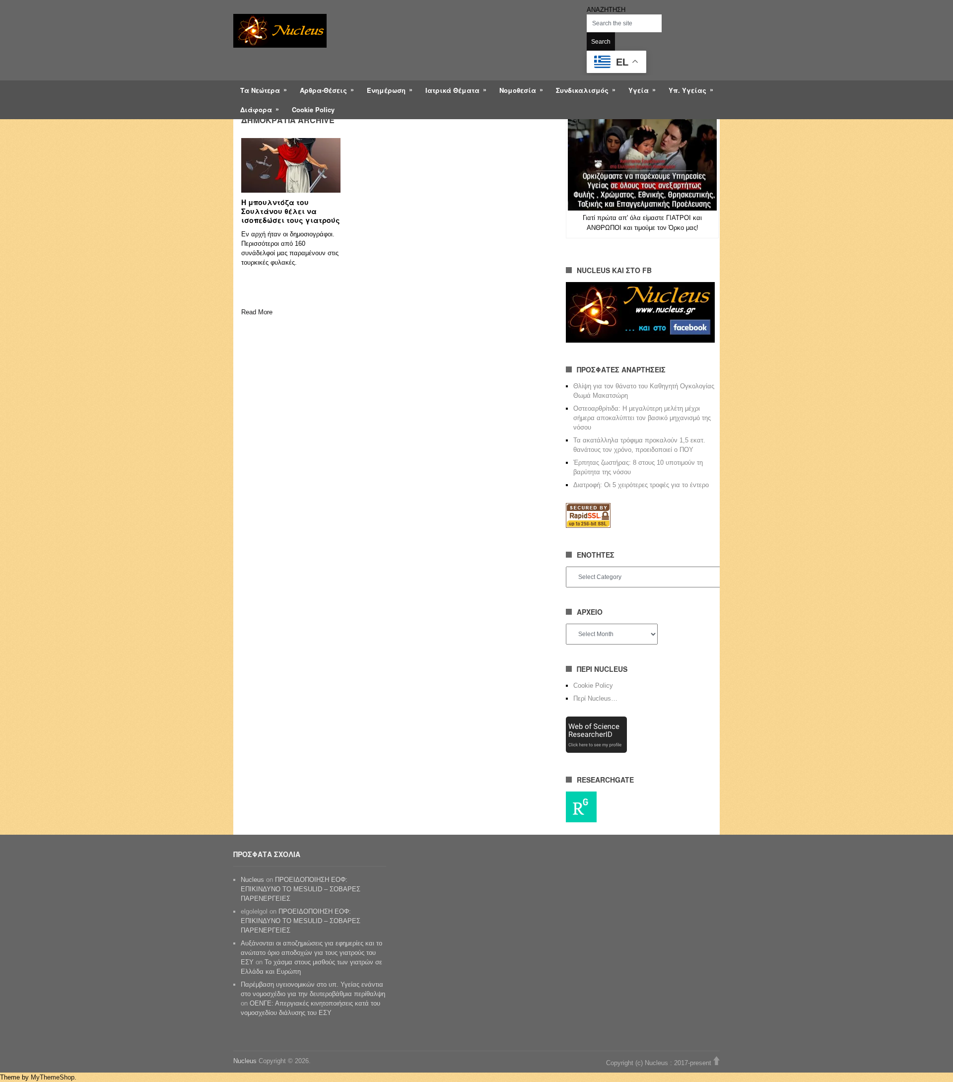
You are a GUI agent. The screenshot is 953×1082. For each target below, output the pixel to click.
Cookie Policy (313, 109)
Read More (256, 312)
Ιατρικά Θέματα (452, 90)
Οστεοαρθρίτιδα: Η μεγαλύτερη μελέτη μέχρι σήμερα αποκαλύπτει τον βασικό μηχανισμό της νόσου (642, 418)
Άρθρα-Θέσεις (323, 90)
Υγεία (638, 90)
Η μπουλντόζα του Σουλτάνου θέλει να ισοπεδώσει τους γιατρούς (290, 211)
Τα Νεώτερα (260, 90)
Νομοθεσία (517, 90)
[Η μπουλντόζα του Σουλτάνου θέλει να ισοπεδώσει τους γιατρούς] (290, 165)
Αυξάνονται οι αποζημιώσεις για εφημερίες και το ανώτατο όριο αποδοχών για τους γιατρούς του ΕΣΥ (311, 952)
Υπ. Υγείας (687, 90)
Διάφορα (256, 109)
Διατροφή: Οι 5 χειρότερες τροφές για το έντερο (641, 485)
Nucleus (252, 879)
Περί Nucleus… (595, 698)
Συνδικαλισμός (582, 90)
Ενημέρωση (386, 90)
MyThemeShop (52, 1077)
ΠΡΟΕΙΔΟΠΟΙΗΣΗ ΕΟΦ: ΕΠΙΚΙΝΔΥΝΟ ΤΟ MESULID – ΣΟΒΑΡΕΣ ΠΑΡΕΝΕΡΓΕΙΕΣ (300, 889)
